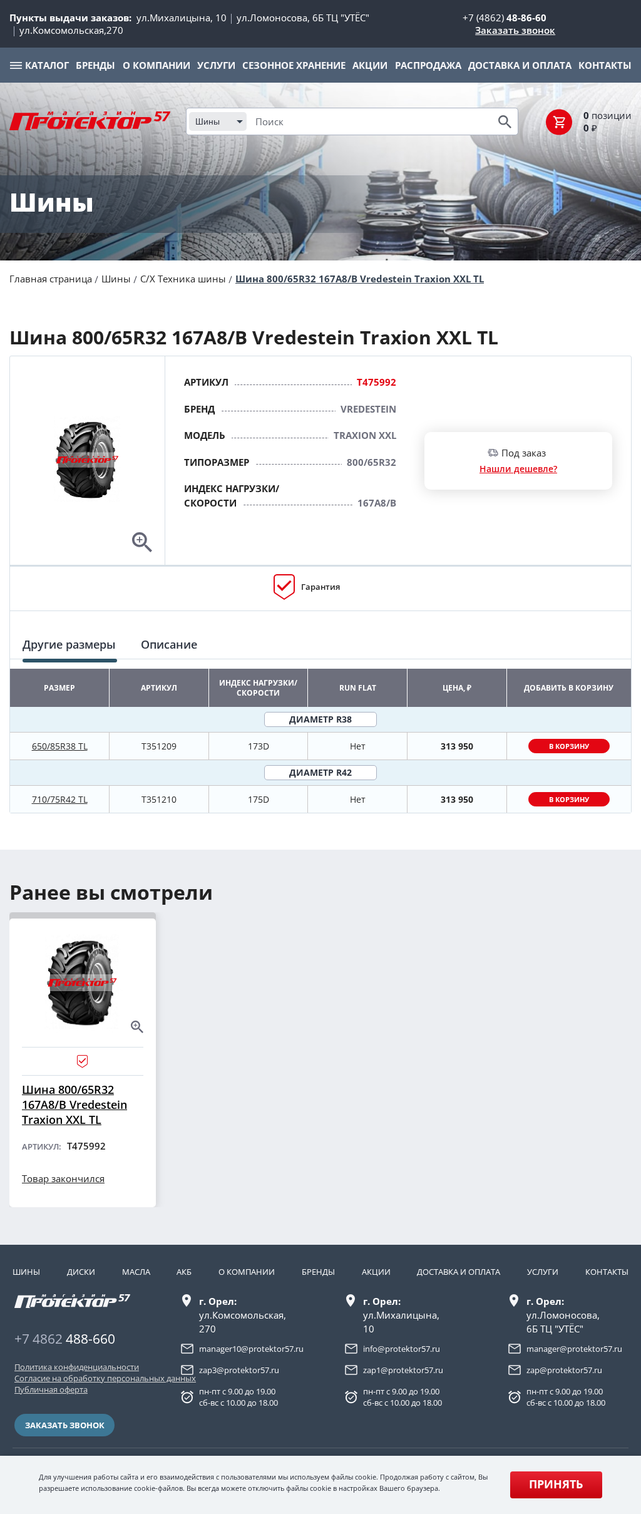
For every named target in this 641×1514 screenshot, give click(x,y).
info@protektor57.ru (401, 1348)
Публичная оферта (51, 1389)
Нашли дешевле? (518, 469)
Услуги (542, 1271)
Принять (556, 1483)
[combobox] (218, 121)
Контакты (606, 1271)
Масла (136, 1271)
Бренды (318, 1271)
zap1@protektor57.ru (403, 1370)
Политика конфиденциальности (76, 1366)
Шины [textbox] (207, 121)
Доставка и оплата (458, 1271)
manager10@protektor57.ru (251, 1348)
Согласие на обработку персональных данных (76, 1378)
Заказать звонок (515, 30)
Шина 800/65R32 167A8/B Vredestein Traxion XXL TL (359, 278)
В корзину (569, 746)
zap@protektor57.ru (564, 1370)
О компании (246, 1271)
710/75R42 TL (60, 799)
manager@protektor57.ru (574, 1348)
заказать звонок (65, 1425)
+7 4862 (64, 1338)
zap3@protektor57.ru (239, 1370)
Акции (376, 1271)
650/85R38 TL (60, 746)
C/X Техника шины (183, 278)
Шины (116, 278)
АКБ (184, 1271)
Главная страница (50, 278)
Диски (81, 1271)
